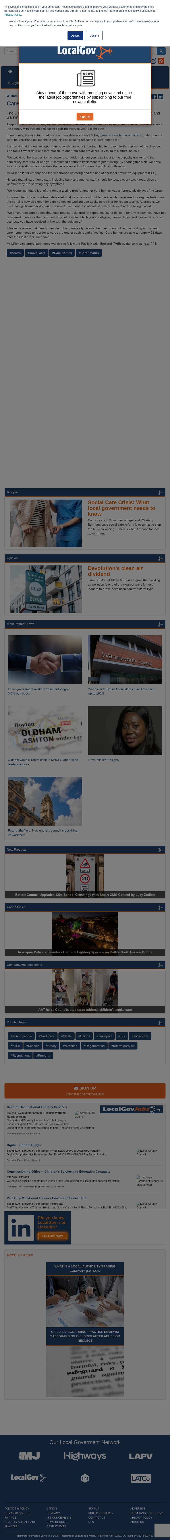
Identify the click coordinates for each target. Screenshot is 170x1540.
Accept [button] (75, 35)
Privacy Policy (12, 14)
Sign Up (85, 116)
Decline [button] (94, 35)
